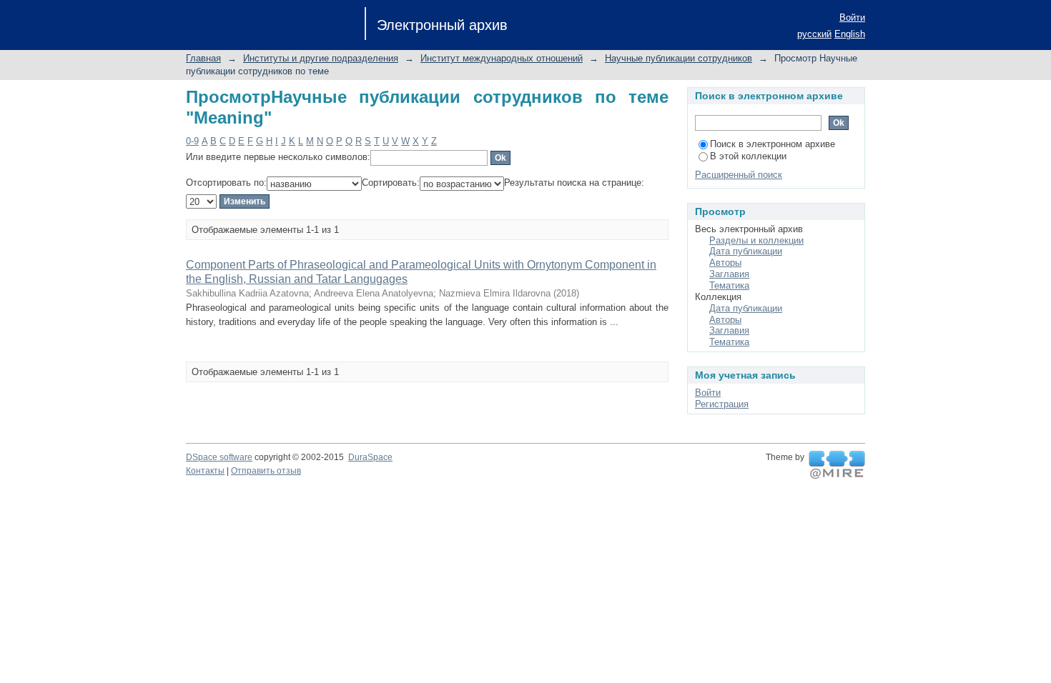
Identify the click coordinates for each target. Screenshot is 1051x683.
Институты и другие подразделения (320, 58)
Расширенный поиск (738, 174)
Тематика (729, 285)
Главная (203, 58)
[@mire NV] (837, 465)
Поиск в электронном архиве (772, 144)
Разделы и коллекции (756, 240)
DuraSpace (370, 457)
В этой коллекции (748, 156)
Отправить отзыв (266, 471)
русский (814, 34)
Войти (852, 17)
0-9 (192, 141)
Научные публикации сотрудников (678, 58)
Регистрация (722, 404)
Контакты (205, 471)
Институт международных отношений (501, 58)
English (849, 34)
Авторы (725, 262)
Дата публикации (745, 251)
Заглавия (729, 274)
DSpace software (219, 457)
